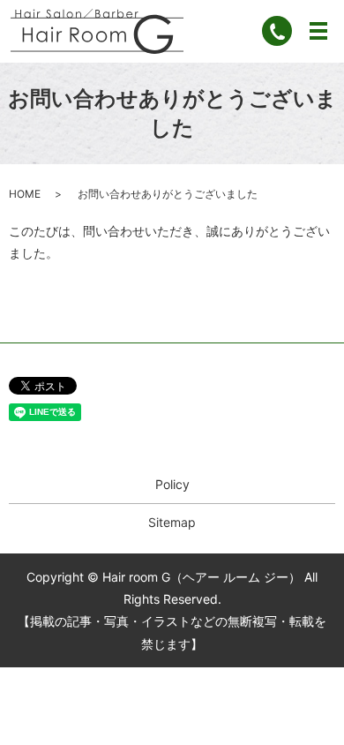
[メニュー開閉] (318, 31)
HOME (25, 193)
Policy (172, 484)
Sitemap (172, 522)
